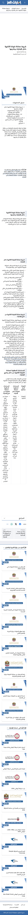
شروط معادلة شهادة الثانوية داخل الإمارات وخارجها (14, 108)
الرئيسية (24, 8)
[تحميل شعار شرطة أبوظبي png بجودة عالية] (14, 741)
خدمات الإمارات (16, 8)
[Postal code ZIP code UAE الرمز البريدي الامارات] (14, 867)
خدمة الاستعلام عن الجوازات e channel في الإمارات (7, 534)
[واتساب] (12, 524)
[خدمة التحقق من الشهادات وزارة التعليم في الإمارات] (14, 690)
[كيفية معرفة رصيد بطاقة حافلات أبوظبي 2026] (14, 824)
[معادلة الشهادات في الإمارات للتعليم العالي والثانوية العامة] (14, 647)
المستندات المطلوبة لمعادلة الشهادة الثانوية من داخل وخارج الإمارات (14, 119)
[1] (6, 267)
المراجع (21, 123)
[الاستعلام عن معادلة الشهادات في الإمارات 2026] (14, 561)
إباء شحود (19, 51)
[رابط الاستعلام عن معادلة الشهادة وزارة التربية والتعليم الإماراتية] (14, 668)
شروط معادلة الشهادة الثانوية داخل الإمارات (14, 111)
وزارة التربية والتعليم (11, 547)
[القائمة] (24, 2)
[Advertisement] (14, 29)
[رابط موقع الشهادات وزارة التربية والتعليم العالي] (14, 625)
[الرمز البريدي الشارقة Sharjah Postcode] (14, 845)
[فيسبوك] (20, 524)
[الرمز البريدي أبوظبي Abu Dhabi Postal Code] (14, 888)
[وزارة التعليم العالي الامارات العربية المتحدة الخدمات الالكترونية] (14, 582)
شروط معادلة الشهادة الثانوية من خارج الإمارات (14, 115)
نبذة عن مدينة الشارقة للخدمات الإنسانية (20, 533)
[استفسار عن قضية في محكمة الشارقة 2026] (14, 802)
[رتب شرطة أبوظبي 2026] (14, 782)
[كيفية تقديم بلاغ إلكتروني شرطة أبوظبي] (14, 762)
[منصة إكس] (16, 524)
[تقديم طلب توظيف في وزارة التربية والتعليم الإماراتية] (14, 711)
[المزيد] (7, 524)
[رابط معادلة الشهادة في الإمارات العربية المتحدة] (14, 604)
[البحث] (3, 2)
